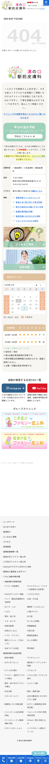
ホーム (3, 463)
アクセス (7, 541)
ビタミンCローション (13, 728)
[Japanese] (35, 2)
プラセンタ (31, 670)
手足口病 (30, 630)
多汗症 (30, 616)
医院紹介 (7, 531)
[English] (33, 2)
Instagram (15, 388)
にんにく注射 (32, 683)
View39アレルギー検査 (14, 594)
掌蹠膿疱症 (31, 625)
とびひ (7, 611)
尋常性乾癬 (9, 625)
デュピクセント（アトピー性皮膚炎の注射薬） (37, 588)
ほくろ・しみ (10, 606)
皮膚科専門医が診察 (24, 211)
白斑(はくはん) (11, 630)
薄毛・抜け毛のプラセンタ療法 (15, 685)
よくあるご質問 (9, 536)
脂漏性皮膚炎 (32, 635)
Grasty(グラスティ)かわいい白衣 (17, 566)
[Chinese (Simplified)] (28, 2)
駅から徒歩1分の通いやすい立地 (29, 206)
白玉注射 (8, 691)
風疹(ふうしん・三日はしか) (14, 642)
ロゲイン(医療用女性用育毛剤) (36, 706)
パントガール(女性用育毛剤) (14, 714)
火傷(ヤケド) (32, 611)
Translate (42, 8)
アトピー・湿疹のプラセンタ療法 (15, 677)
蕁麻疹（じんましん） (36, 606)
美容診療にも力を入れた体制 (28, 216)
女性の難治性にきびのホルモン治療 (37, 698)
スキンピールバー (12, 696)
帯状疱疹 (30, 648)
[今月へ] (36, 285)
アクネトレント (33, 657)
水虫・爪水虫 (32, 598)
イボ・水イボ (10, 621)
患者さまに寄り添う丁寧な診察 (29, 202)
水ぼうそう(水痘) (12, 648)
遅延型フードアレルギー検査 (37, 664)
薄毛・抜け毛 (10, 616)
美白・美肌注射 (33, 691)
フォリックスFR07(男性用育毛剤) (37, 714)
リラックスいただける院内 (27, 220)
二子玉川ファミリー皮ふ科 (14, 561)
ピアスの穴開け (11, 670)
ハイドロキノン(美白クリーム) (36, 730)
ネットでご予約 (38, 156)
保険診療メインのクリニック (28, 197)
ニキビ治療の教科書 (11, 576)
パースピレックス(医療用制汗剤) (14, 722)
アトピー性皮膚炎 (12, 586)
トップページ (8, 521)
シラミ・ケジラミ (12, 635)
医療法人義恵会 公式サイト (14, 571)
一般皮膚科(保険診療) (12, 581)
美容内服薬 (9, 657)
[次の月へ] (42, 285)
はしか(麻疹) (32, 640)
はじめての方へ (9, 526)
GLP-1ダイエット (12, 662)
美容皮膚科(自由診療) (12, 653)
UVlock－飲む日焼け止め (36, 722)
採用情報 (7, 546)
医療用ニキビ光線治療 (14, 704)
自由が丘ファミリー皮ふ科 (14, 556)
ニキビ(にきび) (33, 594)
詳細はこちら (36, 191)
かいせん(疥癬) (33, 621)
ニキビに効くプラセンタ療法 (37, 677)
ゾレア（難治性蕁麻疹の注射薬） (15, 600)
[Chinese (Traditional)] (30, 2)
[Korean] (37, 2)
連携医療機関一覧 (10, 551)
